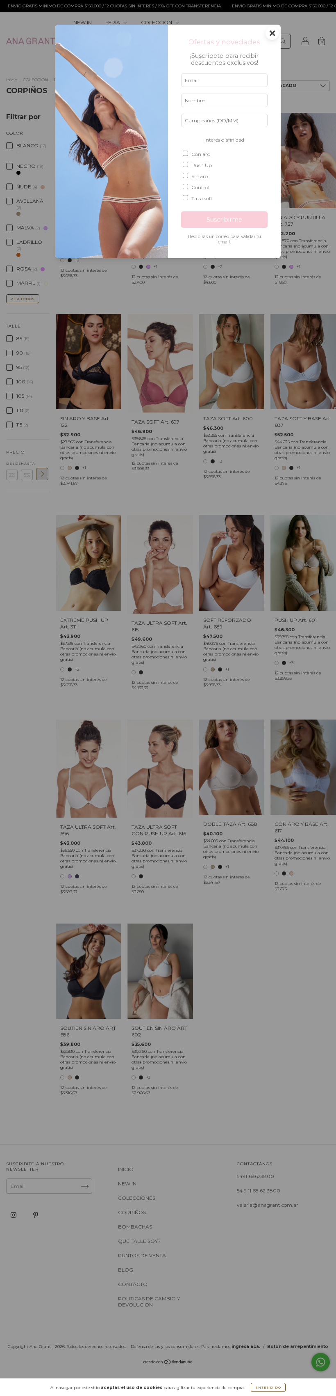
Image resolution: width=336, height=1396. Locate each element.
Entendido (268, 1387)
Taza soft (202, 198)
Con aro (200, 154)
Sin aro (199, 176)
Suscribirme (224, 219)
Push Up (201, 165)
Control (200, 187)
